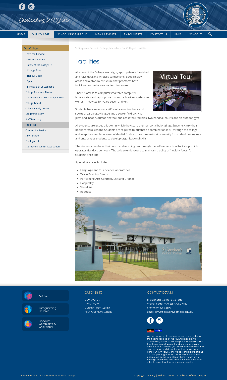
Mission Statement (35, 59)
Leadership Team (34, 113)
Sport (30, 81)
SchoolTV (196, 34)
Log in (202, 375)
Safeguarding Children (47, 309)
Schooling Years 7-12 (72, 34)
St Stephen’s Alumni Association (42, 146)
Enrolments (133, 34)
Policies (43, 296)
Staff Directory (33, 119)
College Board (33, 103)
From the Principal (35, 54)
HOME (21, 34)
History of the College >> (38, 64)
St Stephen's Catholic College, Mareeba (195, 14)
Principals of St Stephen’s (40, 86)
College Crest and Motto (38, 92)
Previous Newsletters (98, 311)
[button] (210, 34)
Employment (32, 141)
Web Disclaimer (166, 375)
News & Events (105, 34)
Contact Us (158, 34)
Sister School (32, 135)
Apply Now (92, 303)
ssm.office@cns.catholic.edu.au (174, 311)
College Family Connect (38, 108)
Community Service (35, 130)
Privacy (151, 375)
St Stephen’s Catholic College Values (44, 97)
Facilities (30, 124)
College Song (34, 70)
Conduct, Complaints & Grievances (47, 323)
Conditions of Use (186, 375)
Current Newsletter (97, 307)
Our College (41, 34)
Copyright (139, 375)
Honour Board (35, 75)
